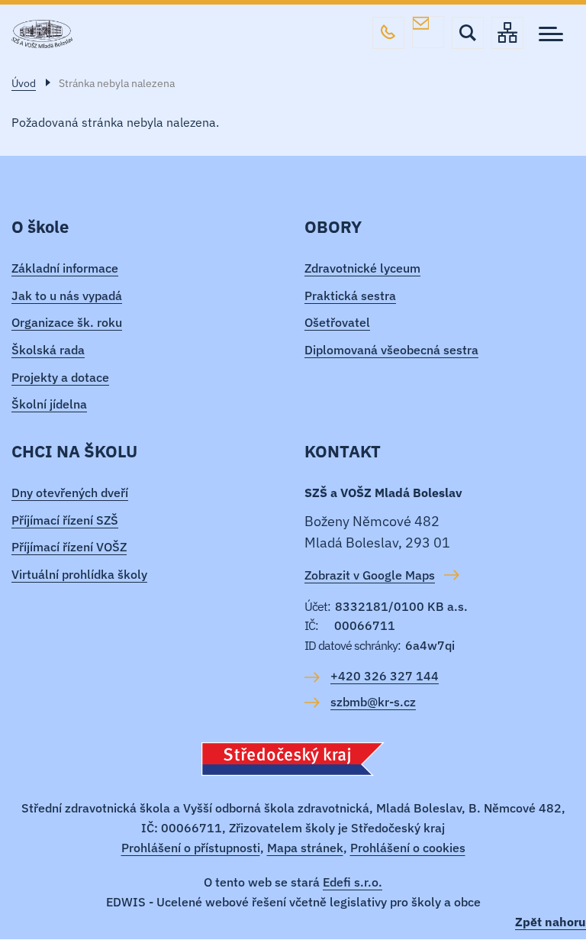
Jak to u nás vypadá (66, 295)
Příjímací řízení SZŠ (64, 520)
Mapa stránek (305, 847)
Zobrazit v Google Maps (369, 575)
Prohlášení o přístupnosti (190, 847)
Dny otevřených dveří (69, 492)
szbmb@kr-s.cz (428, 32)
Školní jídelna (49, 404)
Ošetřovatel (337, 322)
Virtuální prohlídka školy (79, 574)
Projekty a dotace (60, 377)
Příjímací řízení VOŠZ (69, 546)
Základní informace (64, 268)
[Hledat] (468, 33)
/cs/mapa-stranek (507, 33)
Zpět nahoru (550, 921)
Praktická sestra (350, 295)
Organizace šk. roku (66, 322)
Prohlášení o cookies (407, 847)
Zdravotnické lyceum (362, 268)
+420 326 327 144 (388, 33)
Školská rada (48, 349)
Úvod (23, 83)
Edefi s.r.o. (352, 882)
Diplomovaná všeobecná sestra (391, 349)
